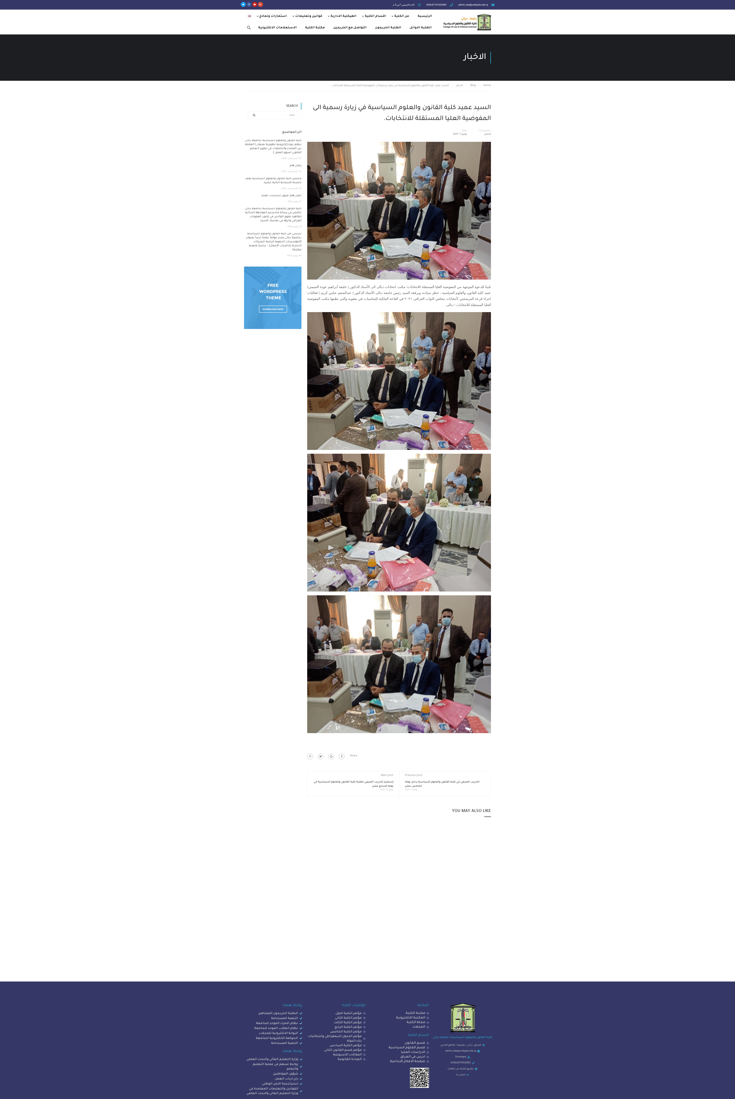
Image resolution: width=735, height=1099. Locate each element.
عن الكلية (401, 16)
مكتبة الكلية (315, 27)
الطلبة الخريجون (388, 27)
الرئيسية (425, 16)
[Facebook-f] (249, 4)
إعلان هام (295, 165)
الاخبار (487, 134)
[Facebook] (342, 756)
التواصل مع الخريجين (350, 27)
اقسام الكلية (375, 16)
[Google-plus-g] (260, 4)
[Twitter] (243, 4)
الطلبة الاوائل (421, 27)
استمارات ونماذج (273, 16)
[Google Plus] (331, 756)
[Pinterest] (310, 756)
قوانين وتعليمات (308, 16)
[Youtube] (254, 4)
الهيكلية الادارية (343, 16)
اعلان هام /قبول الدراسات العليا (281, 195)
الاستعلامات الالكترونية (277, 27)
